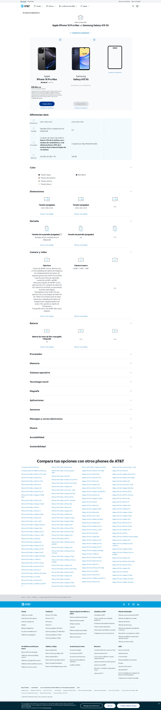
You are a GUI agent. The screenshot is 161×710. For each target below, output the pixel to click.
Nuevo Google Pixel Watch (54, 663)
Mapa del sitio (24, 690)
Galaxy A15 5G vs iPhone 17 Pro (91, 478)
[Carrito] (133, 6)
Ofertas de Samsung (124, 625)
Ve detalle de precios (36, 98)
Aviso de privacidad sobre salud (29, 693)
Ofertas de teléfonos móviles (127, 618)
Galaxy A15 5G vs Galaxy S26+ (91, 523)
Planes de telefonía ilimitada (78, 617)
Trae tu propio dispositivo (102, 627)
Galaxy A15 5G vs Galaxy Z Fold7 (122, 549)
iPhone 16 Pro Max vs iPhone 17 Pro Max (33, 474)
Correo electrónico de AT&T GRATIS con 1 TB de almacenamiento (57, 687)
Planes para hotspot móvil (78, 634)
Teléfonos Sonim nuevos (29, 667)
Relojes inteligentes (27, 628)
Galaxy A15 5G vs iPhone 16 (90, 481)
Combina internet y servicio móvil (104, 650)
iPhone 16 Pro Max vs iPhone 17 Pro (32, 481)
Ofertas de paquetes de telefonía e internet (128, 629)
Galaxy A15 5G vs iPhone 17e (90, 495)
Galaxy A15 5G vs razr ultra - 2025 (122, 484)
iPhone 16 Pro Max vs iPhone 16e (62, 467)
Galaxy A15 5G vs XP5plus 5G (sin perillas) (125, 536)
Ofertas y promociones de (128, 615)
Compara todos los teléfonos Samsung (33, 471)
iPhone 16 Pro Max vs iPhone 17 (31, 511)
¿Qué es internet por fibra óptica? (104, 662)
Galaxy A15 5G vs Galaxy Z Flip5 (122, 516)
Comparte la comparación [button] (80, 33)
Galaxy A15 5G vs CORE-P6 (90, 554)
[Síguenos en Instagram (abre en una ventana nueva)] (133, 604)
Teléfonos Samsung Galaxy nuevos (29, 656)
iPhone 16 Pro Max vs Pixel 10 (61, 476)
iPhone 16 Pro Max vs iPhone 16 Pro (63, 497)
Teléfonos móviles (27, 615)
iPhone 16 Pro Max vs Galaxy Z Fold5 (63, 518)
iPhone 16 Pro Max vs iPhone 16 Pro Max (33, 573)
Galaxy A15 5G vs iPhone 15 (90, 564)
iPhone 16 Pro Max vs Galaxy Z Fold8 (32, 504)
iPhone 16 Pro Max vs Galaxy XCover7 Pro (65, 479)
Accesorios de (76, 653)
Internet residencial (27, 622)
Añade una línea (75, 624)
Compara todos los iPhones (30, 467)
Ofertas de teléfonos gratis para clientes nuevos (128, 637)
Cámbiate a (99, 615)
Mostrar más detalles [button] (47, 214)
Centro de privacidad (113, 690)
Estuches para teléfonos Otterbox (77, 661)
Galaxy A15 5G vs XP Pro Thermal (122, 495)
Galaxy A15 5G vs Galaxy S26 (91, 484)
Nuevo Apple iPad (51, 650)
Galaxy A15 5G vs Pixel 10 (120, 471)
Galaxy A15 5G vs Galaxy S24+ (121, 505)
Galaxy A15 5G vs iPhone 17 (90, 505)
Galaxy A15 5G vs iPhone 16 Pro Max (93, 568)
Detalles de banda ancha (69, 690)
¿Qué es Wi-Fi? (98, 673)
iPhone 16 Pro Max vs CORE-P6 (31, 559)
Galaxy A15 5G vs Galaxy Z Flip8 (91, 509)
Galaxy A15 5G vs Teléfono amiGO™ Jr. (94, 578)
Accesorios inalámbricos (29, 631)
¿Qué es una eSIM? (100, 665)
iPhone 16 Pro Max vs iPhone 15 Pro (63, 528)
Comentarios (34, 687)
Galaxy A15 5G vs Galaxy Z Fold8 (92, 498)
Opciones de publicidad (100, 690)
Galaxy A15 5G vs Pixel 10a (90, 533)
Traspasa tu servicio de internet (104, 633)
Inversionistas (122, 656)
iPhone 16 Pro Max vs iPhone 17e (31, 500)
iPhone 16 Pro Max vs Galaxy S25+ (62, 525)
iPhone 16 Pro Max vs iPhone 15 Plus (63, 532)
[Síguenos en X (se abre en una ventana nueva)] (124, 604)
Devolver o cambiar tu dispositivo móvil (104, 669)
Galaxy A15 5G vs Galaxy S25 (121, 481)
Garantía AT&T (123, 670)
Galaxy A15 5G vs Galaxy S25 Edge (92, 550)
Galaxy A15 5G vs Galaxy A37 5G (92, 543)
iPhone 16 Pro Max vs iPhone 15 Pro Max (64, 483)
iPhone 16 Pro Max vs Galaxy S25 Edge (33, 556)
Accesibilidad (57, 690)
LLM (78, 687)
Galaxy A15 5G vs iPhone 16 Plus (92, 557)
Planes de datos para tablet (78, 630)
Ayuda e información (125, 666)
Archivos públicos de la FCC (60, 693)
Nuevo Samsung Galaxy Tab (54, 653)
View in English (136, 1)
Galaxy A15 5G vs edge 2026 (90, 536)
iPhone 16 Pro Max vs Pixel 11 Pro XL (32, 491)
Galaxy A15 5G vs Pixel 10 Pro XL (92, 561)
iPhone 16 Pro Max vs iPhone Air (31, 518)
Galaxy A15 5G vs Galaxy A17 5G (91, 540)
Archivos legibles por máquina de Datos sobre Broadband (128, 674)
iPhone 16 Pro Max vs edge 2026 (31, 542)
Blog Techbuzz (25, 687)
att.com (23, 597)
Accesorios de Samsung (77, 656)
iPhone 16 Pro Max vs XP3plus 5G (62, 514)
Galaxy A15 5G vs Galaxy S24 (121, 558)
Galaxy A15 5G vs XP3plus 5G (121, 509)
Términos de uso (47, 690)
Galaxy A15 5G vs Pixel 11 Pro (91, 474)
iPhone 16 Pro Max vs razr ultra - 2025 (63, 490)
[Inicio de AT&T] (25, 6)
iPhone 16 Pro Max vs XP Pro (60, 538)
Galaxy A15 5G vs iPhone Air (90, 512)
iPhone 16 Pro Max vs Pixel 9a (61, 579)
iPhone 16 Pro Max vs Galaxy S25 (62, 486)
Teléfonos (34, 597)
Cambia (72, 627)
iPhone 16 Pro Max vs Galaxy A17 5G (32, 545)
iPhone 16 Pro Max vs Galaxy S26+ (31, 528)
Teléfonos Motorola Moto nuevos (31, 664)
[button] (61, 234)
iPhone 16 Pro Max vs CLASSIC (30, 577)
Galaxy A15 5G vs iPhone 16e (91, 582)
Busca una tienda (124, 1)
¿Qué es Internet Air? (100, 653)
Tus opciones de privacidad (128, 690)
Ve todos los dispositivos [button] (31, 13)
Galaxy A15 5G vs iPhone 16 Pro (122, 491)
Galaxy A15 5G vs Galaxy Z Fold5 (122, 512)
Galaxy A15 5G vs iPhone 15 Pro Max (123, 478)
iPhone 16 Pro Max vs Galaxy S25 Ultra (63, 493)
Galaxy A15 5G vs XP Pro (119, 533)
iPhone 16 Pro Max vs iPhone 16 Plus (32, 563)
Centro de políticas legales (85, 690)
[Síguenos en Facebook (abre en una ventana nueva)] (128, 604)
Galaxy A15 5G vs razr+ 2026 (91, 516)
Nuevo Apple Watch (52, 656)
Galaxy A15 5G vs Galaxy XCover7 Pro (124, 474)
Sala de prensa (123, 653)
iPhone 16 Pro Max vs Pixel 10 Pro (31, 580)
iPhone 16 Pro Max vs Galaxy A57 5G (32, 532)
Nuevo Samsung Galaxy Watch (55, 660)
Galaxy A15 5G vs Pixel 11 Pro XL (92, 488)
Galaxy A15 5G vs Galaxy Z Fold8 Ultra (93, 491)
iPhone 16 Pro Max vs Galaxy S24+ (62, 511)
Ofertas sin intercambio (125, 641)
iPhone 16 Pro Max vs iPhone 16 (31, 484)
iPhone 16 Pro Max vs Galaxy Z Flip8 (32, 514)
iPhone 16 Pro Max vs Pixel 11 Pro (31, 478)
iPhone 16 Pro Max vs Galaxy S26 (31, 488)
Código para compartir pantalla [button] (128, 678)
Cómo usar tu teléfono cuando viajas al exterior (104, 657)
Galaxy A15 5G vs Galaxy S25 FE (91, 547)
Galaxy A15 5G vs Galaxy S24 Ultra (122, 582)
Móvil (28, 597)
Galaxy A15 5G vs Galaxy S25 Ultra (122, 488)
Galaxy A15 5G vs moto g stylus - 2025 (124, 467)
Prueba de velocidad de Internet (104, 623)
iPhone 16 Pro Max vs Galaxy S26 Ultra (33, 525)
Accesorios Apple (75, 650)
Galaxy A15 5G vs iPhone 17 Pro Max (93, 471)
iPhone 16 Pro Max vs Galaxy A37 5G (32, 549)
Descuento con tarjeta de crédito (128, 633)
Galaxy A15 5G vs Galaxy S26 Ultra (92, 519)
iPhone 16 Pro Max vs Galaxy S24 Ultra (94, 467)
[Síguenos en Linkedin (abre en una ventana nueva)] (138, 604)
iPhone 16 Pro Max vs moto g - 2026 (32, 535)
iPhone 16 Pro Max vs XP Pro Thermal (63, 500)
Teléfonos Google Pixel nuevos (31, 660)
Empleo (120, 663)
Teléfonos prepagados (28, 635)
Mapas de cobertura (36, 690)
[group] (32, 612)
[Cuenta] (138, 6)
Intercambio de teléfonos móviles (104, 630)
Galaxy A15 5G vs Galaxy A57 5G (92, 526)
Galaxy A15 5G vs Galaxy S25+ (121, 519)
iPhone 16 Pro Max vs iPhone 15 (31, 570)
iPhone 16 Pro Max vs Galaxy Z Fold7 (63, 556)
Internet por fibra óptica (29, 618)
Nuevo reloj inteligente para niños (56, 666)
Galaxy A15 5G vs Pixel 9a (120, 572)
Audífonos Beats (75, 665)
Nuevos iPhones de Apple (29, 652)
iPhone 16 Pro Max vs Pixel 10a (30, 538)
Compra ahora (46, 104)
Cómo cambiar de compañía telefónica (103, 619)
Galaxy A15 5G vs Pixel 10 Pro (91, 575)
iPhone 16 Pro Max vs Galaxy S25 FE (32, 552)
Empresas (31, 1)
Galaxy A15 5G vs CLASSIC (90, 571)
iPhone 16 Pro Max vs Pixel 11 (30, 507)
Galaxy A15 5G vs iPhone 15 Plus (122, 526)
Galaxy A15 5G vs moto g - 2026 (92, 530)
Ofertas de (124, 622)
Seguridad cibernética (45, 693)
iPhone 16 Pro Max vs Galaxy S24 (62, 565)
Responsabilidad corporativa (127, 660)
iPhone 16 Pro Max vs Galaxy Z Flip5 (63, 521)
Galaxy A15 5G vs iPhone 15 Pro (122, 523)
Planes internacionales (77, 620)
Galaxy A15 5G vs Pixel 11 (89, 502)
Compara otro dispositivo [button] (115, 72)
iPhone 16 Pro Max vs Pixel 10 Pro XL (32, 566)
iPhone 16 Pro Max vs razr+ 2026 (31, 521)
